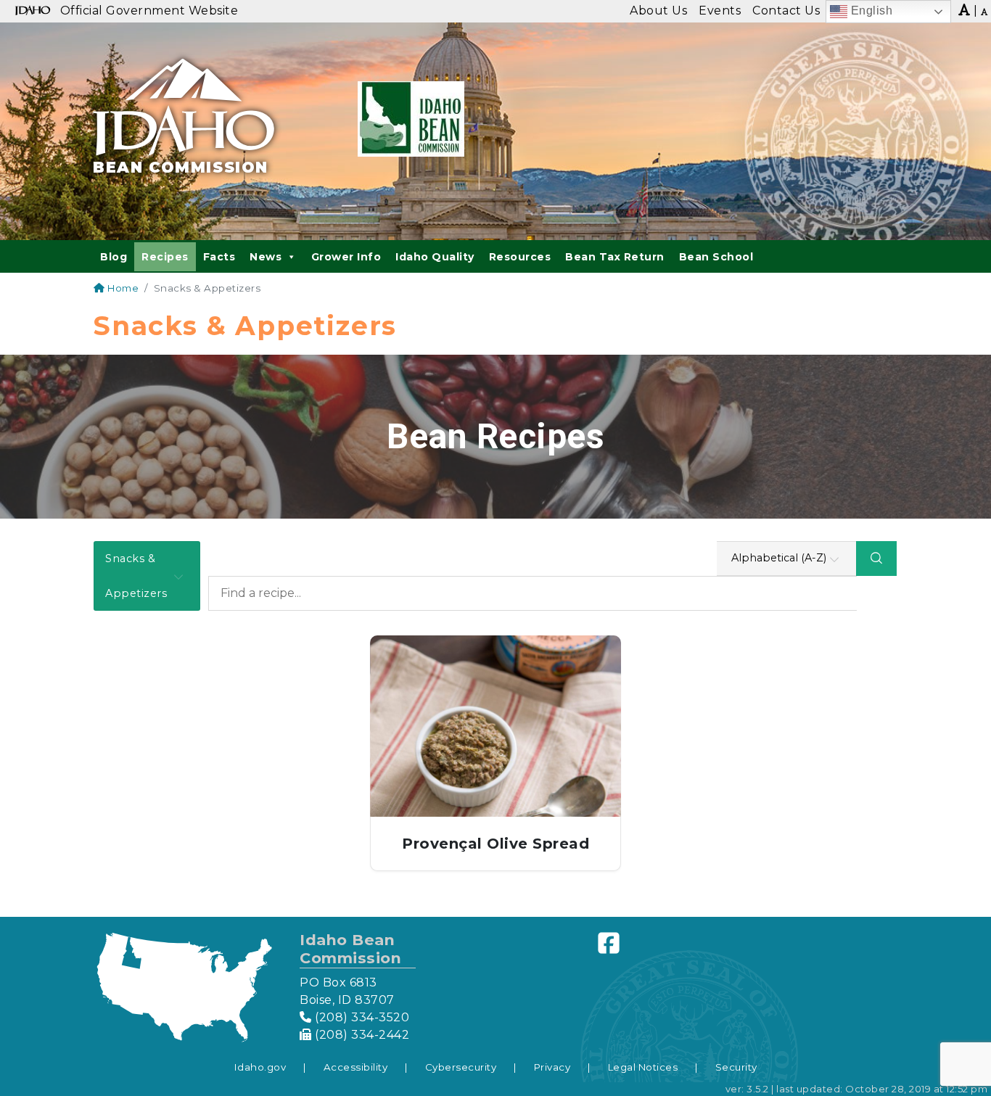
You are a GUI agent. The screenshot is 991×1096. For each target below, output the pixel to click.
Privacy (552, 1067)
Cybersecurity (461, 1067)
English (869, 10)
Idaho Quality (434, 256)
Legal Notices (643, 1067)
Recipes (165, 256)
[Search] (876, 558)
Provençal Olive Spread (495, 843)
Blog (113, 256)
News (265, 256)
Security (736, 1067)
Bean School (716, 256)
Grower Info (346, 256)
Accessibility (356, 1067)
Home (122, 288)
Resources (520, 256)
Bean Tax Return (615, 256)
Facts (219, 256)
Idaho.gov (260, 1067)
